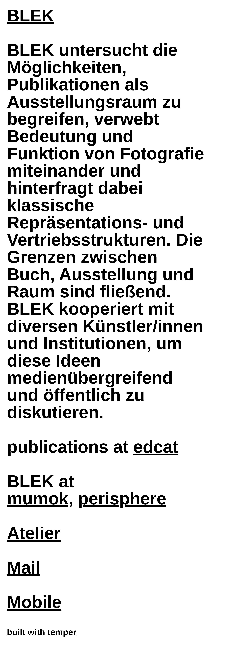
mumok (37, 498)
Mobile (34, 602)
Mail (23, 567)
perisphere (122, 498)
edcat (155, 446)
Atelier (34, 533)
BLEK (30, 15)
